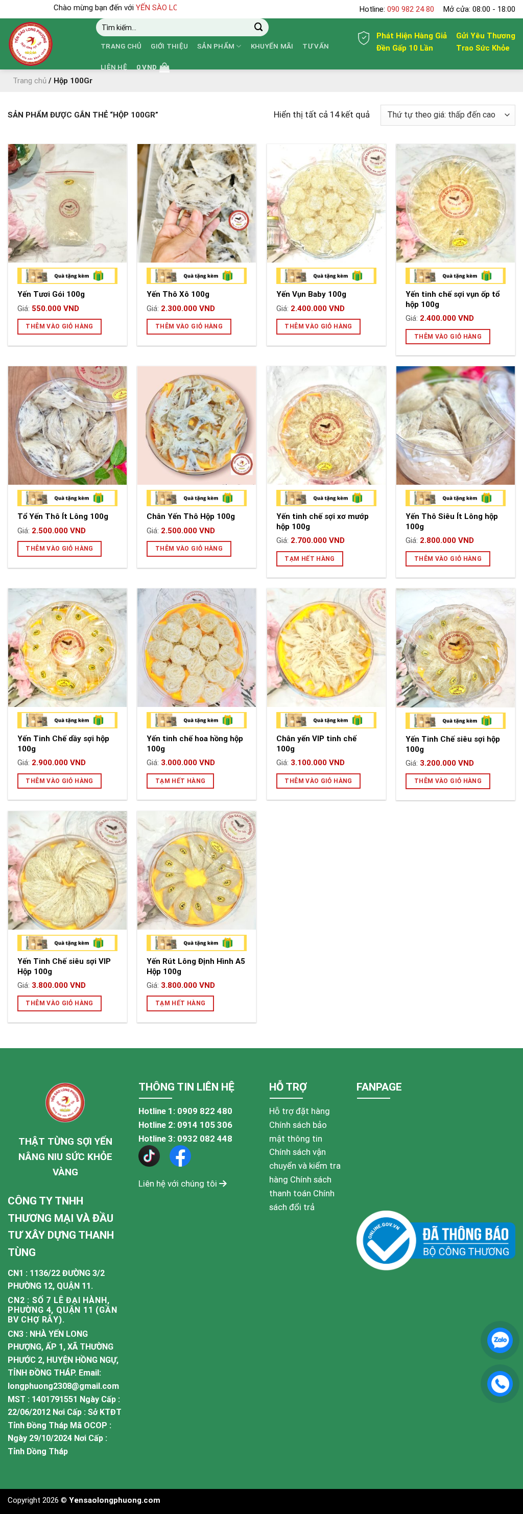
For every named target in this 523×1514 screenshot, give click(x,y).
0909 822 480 (204, 1111)
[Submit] (258, 27)
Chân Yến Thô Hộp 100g (191, 516)
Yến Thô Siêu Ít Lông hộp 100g (452, 521)
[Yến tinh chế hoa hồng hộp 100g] (196, 647)
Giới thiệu (169, 46)
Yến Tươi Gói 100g (51, 294)
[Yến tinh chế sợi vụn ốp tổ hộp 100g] (455, 203)
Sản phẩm (215, 46)
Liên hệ (114, 67)
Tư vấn (315, 46)
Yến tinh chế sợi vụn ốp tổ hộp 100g (453, 299)
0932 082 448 (204, 1138)
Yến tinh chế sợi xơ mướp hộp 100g (322, 521)
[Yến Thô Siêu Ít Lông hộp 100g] (455, 425)
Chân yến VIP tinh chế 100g (316, 743)
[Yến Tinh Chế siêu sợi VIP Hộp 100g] (67, 870)
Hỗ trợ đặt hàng (299, 1111)
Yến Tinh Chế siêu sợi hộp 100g (453, 744)
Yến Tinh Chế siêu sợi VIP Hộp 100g (64, 966)
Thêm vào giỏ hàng (59, 326)
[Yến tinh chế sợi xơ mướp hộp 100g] (326, 425)
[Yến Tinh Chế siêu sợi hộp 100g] (455, 647)
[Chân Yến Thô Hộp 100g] (196, 425)
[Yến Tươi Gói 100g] (67, 203)
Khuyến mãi (272, 46)
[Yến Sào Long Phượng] (44, 43)
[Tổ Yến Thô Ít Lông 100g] (67, 425)
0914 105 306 (204, 1125)
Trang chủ (121, 46)
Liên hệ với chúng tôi (178, 1183)
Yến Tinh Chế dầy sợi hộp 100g (63, 743)
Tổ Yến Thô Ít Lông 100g (62, 516)
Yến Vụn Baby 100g (311, 294)
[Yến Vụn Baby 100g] (326, 203)
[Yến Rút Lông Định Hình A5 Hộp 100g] (196, 870)
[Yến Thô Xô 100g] (196, 203)
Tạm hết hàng (309, 558)
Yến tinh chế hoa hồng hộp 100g (195, 743)
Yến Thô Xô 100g (178, 294)
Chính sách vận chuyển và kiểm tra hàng (305, 1166)
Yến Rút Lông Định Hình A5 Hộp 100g (196, 966)
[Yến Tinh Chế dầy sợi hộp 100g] (67, 647)
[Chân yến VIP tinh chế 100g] (326, 647)
